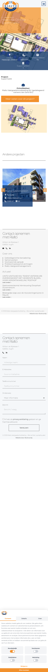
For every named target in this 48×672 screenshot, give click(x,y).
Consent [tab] (8, 618)
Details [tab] (24, 618)
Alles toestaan (24, 670)
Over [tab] (40, 618)
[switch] (12, 651)
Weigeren (24, 666)
